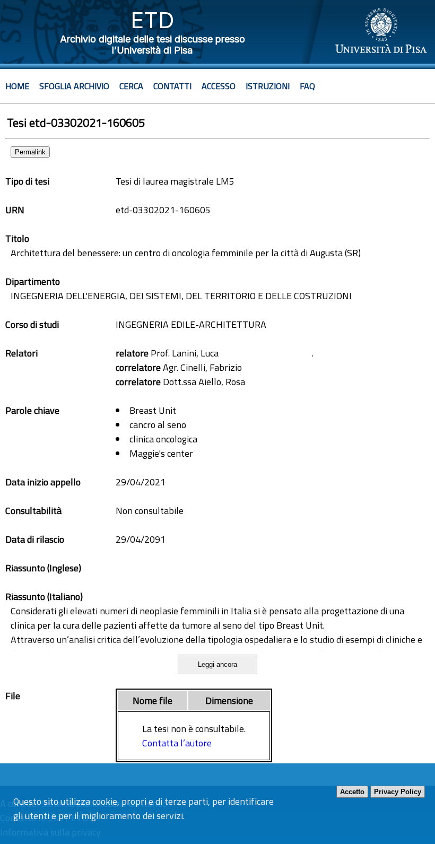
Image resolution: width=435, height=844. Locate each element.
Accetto (352, 792)
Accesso (219, 86)
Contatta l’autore (177, 743)
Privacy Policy (397, 792)
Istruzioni (268, 86)
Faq (307, 86)
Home (17, 86)
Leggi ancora (217, 664)
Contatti (172, 86)
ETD (152, 19)
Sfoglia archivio (74, 86)
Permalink (30, 152)
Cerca (131, 86)
